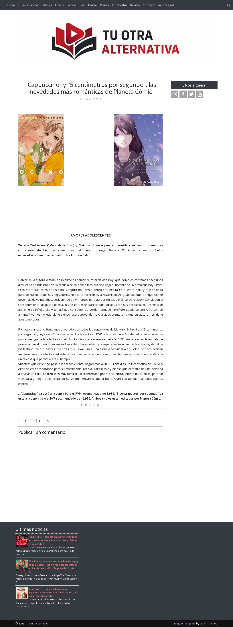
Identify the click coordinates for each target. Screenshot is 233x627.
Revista (135, 5)
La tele (71, 5)
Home (11, 5)
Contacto (149, 5)
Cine (82, 5)
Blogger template (185, 623)
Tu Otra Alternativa (36, 623)
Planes (104, 5)
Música (47, 5)
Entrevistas (119, 5)
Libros (59, 5)
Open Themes (208, 623)
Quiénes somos (29, 5)
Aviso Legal (166, 5)
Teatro (92, 5)
